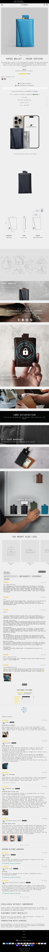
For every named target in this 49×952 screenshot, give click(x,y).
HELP (24, 931)
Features (24, 97)
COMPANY (24, 937)
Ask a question (24, 105)
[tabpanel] (24, 631)
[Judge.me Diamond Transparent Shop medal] (24, 709)
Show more (25, 684)
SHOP (24, 934)
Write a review (42, 571)
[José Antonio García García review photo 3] (20, 838)
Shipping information (24, 100)
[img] (5, 720)
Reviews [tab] (7, 572)
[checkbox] (6, 579)
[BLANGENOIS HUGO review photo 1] (5, 812)
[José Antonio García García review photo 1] (5, 838)
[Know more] (24, 312)
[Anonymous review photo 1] (5, 766)
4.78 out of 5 (28, 692)
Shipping (18, 70)
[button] (2, 79)
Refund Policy (24, 102)
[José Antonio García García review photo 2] (12, 838)
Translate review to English (12, 863)
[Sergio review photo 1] (5, 734)
